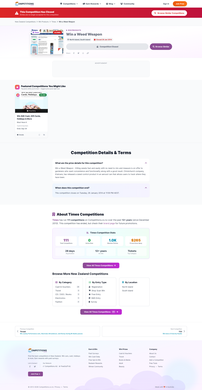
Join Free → (35, 374)
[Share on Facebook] (74, 53)
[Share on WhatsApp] (83, 53)
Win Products (43, 22)
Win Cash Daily (94, 357)
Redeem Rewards (95, 363)
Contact (152, 357)
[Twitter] (35, 367)
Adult (121, 363)
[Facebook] (30, 367)
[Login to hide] (44, 135)
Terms (160, 366)
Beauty (121, 366)
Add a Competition (156, 360)
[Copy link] (88, 53)
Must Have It (22, 122)
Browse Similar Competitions (170, 13)
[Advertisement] (101, 70)
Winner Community (96, 366)
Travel (121, 357)
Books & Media (124, 360)
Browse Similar (162, 46)
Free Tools (153, 363)
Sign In (166, 4)
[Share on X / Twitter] (78, 53)
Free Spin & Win (95, 360)
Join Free (180, 4)
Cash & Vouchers (22, 126)
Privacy (152, 366)
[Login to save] (39, 135)
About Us (152, 353)
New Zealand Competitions (25, 22)
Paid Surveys (94, 353)
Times (53, 22)
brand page (109, 223)
